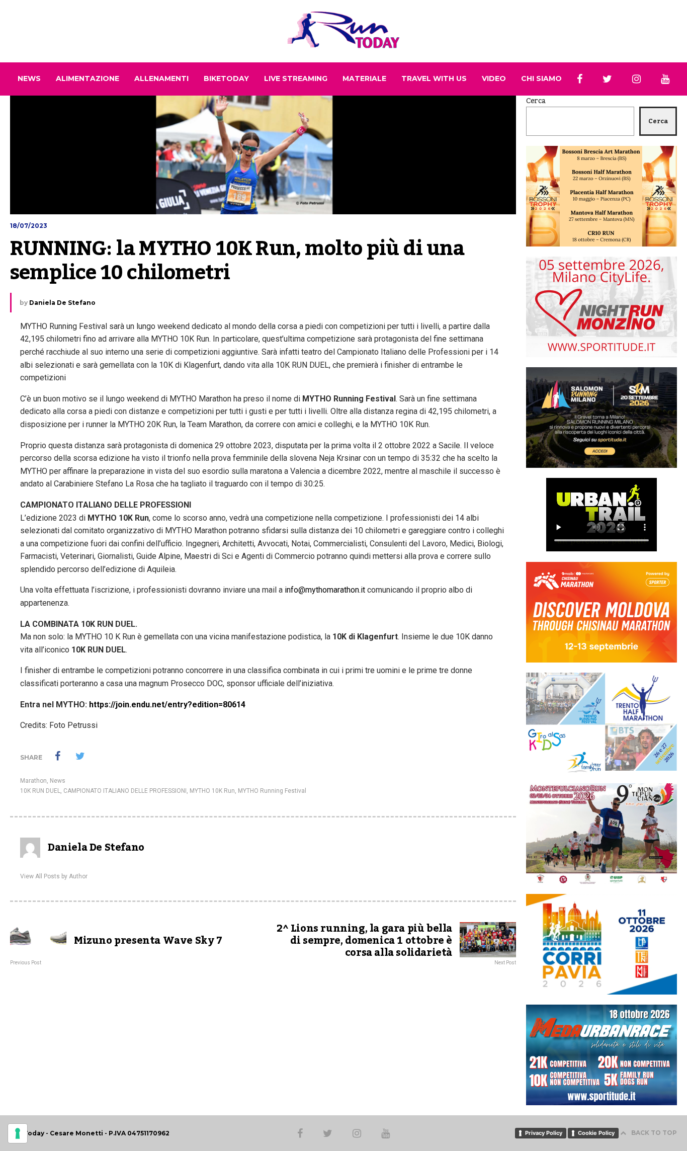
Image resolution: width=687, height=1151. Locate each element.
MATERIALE (364, 78)
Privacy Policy (543, 1132)
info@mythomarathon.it (325, 590)
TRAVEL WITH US (434, 78)
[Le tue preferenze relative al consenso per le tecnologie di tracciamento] (17, 1133)
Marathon (33, 780)
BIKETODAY (226, 78)
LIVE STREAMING (295, 78)
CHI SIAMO (541, 78)
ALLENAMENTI (161, 78)
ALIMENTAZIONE (87, 78)
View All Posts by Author (54, 876)
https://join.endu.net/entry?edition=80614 (167, 704)
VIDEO (494, 78)
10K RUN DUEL (40, 790)
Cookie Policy (596, 1132)
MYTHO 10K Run (212, 790)
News (57, 780)
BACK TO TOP (654, 1132)
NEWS (29, 78)
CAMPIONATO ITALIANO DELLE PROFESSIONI (125, 790)
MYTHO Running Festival (272, 790)
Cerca (536, 101)
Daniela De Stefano (62, 302)
